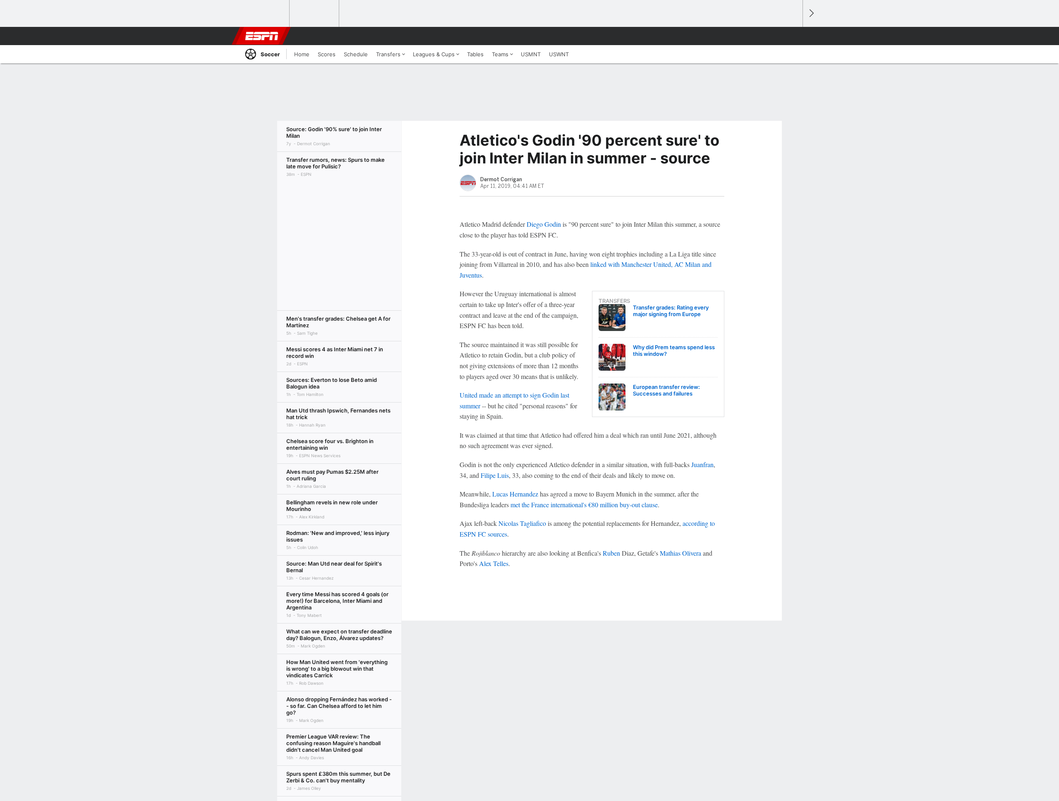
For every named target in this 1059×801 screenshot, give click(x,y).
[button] (792, 36)
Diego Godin (544, 224)
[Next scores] (811, 13)
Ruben (611, 553)
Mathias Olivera (680, 553)
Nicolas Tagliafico (522, 523)
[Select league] (265, 13)
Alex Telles (493, 563)
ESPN (261, 36)
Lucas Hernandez (515, 493)
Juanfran (702, 464)
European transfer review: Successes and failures (666, 390)
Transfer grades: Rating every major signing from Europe (671, 310)
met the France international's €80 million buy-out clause (584, 504)
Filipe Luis (495, 475)
